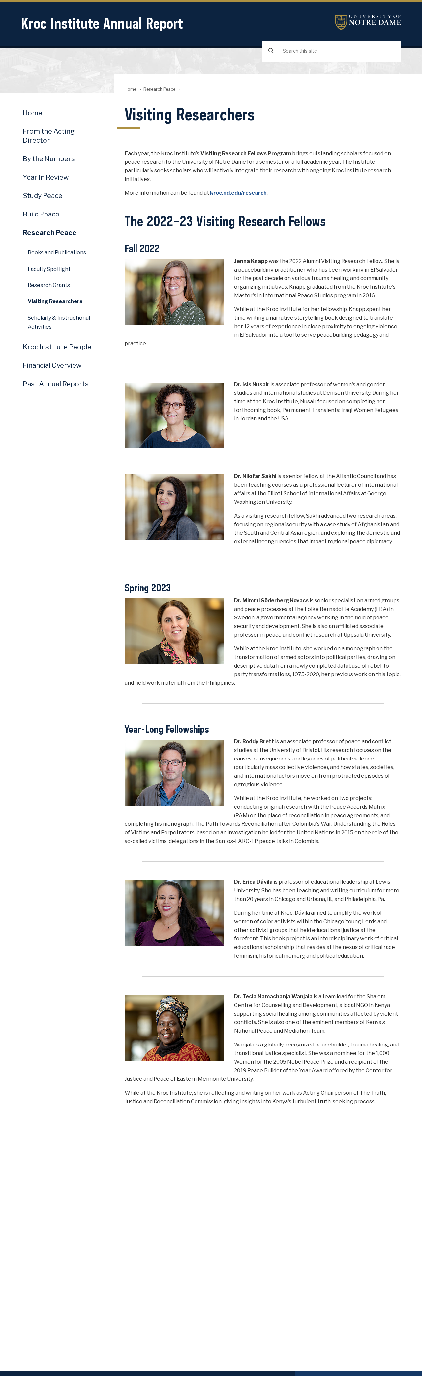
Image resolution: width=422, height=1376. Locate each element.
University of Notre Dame (368, 22)
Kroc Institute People (57, 347)
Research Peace (159, 89)
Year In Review (46, 177)
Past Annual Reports (56, 384)
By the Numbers (49, 159)
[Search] (271, 51)
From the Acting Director (49, 135)
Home (130, 89)
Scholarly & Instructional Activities (59, 322)
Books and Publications (57, 252)
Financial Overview (52, 365)
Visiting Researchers (55, 301)
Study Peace (42, 195)
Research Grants (49, 285)
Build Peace (41, 214)
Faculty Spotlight (49, 269)
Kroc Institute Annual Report (102, 23)
